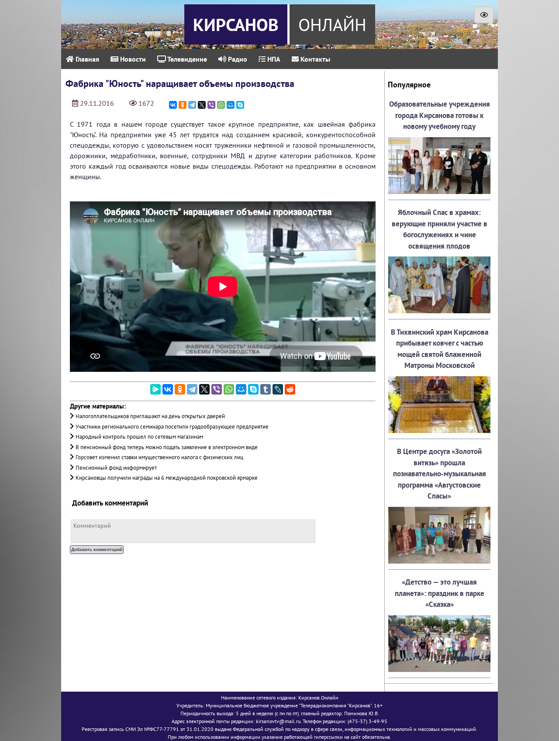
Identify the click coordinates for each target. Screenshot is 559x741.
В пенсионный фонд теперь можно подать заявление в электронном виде (167, 447)
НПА (273, 59)
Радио (236, 59)
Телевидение (186, 59)
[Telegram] (192, 105)
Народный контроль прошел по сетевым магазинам (139, 436)
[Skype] (240, 105)
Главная (86, 59)
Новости (132, 59)
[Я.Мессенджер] (155, 389)
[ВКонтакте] (173, 105)
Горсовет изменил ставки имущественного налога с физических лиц (159, 457)
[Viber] (211, 105)
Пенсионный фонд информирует (116, 467)
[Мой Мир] (231, 105)
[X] (202, 105)
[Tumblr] (265, 389)
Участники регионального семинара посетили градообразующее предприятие (172, 426)
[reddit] (290, 389)
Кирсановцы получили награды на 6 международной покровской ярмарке (167, 477)
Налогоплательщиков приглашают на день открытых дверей (150, 416)
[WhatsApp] (221, 105)
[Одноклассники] (182, 105)
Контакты (314, 59)
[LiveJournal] (278, 389)
